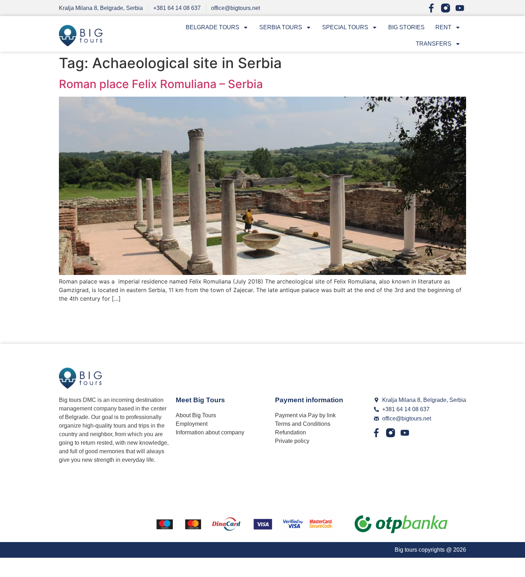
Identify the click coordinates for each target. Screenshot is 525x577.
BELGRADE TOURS (212, 27)
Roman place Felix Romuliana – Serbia (161, 84)
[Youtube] (460, 8)
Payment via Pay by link (305, 415)
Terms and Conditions (302, 424)
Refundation (290, 432)
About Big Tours (196, 415)
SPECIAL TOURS (345, 27)
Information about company (210, 432)
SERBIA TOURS (280, 27)
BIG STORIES (406, 27)
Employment (192, 424)
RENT (443, 27)
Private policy (292, 441)
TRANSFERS (433, 44)
